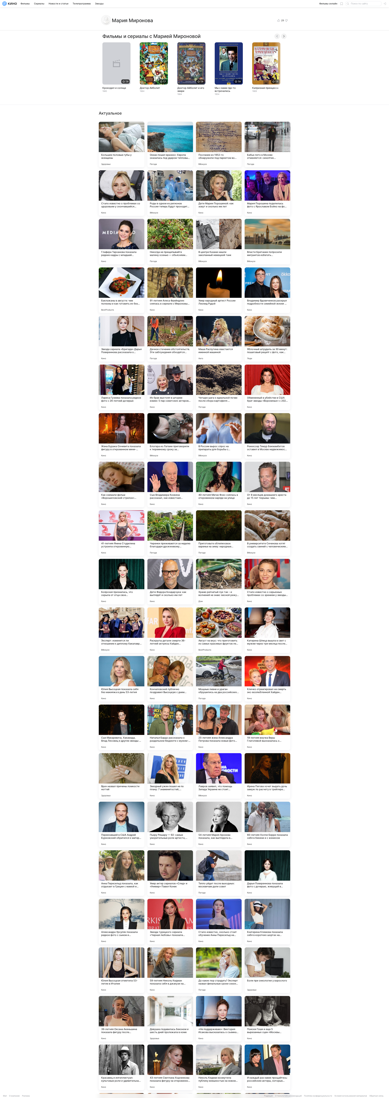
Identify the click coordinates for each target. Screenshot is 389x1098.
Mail (5, 1096)
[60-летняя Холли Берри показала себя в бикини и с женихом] (267, 824)
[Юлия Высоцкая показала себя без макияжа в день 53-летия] (121, 679)
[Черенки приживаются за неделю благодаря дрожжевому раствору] (170, 533)
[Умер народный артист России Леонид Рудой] (219, 290)
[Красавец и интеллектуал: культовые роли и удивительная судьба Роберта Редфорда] (121, 1067)
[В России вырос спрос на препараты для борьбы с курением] (219, 436)
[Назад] (277, 36)
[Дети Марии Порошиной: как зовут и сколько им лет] (219, 193)
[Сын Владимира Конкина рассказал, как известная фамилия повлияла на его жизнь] (170, 484)
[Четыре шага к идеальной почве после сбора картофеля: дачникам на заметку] (219, 387)
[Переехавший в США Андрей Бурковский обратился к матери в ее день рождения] (121, 824)
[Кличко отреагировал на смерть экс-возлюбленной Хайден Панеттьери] (267, 679)
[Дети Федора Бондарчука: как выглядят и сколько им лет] (170, 581)
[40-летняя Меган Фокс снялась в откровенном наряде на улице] (219, 484)
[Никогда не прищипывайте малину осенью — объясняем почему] (170, 241)
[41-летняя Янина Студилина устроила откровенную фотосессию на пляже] (121, 533)
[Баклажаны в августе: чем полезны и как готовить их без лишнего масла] (121, 290)
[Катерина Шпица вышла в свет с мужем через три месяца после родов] (267, 630)
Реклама (26, 1096)
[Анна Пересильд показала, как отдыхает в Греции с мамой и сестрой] (121, 873)
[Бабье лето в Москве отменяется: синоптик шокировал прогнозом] (267, 144)
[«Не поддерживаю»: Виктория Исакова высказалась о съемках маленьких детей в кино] (219, 1019)
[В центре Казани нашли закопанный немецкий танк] (219, 241)
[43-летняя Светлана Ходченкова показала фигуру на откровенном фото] (170, 1067)
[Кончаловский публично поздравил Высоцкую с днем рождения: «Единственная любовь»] (170, 679)
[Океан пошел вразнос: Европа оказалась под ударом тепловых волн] (170, 144)
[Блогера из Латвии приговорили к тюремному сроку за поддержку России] (170, 436)
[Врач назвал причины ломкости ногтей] (121, 776)
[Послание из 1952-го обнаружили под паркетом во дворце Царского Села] (219, 144)
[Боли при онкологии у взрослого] (267, 970)
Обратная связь (376, 1096)
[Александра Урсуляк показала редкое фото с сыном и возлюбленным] (121, 921)
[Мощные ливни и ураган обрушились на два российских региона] (219, 679)
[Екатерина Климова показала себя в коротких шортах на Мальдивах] (267, 921)
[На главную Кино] (12, 3)
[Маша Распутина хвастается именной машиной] (219, 339)
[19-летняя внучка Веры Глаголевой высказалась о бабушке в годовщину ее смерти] (267, 727)
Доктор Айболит (150, 87)
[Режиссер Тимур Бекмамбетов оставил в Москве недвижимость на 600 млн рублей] (267, 436)
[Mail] (4, 3)
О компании (14, 1096)
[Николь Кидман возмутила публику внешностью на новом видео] (219, 1067)
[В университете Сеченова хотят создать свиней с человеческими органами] (267, 533)
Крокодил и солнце (114, 87)
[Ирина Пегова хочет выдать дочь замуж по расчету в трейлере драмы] (267, 776)
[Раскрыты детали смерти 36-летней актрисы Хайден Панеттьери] (170, 630)
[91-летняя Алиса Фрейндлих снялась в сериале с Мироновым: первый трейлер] (170, 290)
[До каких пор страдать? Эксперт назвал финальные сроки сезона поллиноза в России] (219, 970)
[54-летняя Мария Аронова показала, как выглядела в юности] (219, 824)
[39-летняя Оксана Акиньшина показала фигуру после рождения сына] (121, 1019)
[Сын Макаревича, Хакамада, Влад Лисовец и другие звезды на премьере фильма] (121, 727)
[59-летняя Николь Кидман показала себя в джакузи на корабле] (170, 970)
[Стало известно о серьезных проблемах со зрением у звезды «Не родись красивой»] (267, 581)
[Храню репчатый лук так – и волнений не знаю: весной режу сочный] (219, 581)
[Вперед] (284, 36)
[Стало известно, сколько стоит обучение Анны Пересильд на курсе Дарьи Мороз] (219, 921)
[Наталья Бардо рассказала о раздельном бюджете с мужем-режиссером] (170, 727)
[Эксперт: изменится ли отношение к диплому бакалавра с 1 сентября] (121, 630)
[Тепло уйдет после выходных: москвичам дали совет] (219, 873)
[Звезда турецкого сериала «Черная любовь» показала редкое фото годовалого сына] (170, 921)
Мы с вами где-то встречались (225, 89)
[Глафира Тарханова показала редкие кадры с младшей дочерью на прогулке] (121, 241)
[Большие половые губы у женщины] (121, 144)
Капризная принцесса (265, 87)
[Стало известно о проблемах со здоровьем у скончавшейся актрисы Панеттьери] (121, 193)
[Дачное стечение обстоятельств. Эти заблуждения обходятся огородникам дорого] (170, 339)
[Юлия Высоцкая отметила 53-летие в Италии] (121, 970)
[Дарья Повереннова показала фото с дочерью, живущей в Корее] (267, 873)
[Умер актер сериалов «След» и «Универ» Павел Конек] (170, 873)
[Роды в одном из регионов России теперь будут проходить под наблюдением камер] (170, 193)
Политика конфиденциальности (318, 1096)
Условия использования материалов (350, 1096)
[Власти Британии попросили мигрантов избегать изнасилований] (267, 241)
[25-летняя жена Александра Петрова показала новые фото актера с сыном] (219, 727)
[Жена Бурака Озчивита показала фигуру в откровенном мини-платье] (121, 436)
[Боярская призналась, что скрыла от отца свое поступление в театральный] (121, 581)
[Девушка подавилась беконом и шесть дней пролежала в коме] (170, 1019)
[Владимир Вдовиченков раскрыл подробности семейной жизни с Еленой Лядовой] (267, 290)
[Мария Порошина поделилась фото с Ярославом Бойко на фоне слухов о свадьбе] (267, 193)
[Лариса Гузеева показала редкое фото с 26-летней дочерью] (121, 387)
